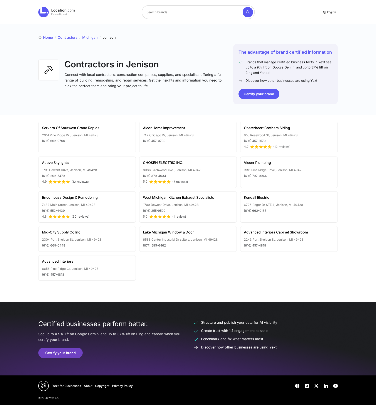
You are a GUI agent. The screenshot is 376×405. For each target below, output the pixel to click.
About (88, 386)
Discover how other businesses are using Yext (281, 80)
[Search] (248, 12)
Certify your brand (259, 94)
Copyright (102, 386)
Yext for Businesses (66, 386)
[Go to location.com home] (56, 12)
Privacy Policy (122, 386)
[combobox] (198, 12)
